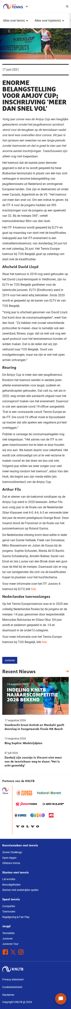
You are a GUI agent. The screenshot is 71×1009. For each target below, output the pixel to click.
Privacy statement (13, 979)
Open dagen (9, 857)
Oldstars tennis (11, 863)
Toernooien (8, 911)
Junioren (10, 660)
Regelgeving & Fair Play (16, 917)
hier (44, 642)
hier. (34, 589)
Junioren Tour (10, 943)
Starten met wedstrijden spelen (20, 889)
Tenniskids (8, 933)
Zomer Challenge (12, 852)
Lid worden (8, 879)
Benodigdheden (11, 884)
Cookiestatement (12, 987)
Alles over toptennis (48, 20)
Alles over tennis (14, 20)
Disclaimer (8, 994)
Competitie (8, 906)
